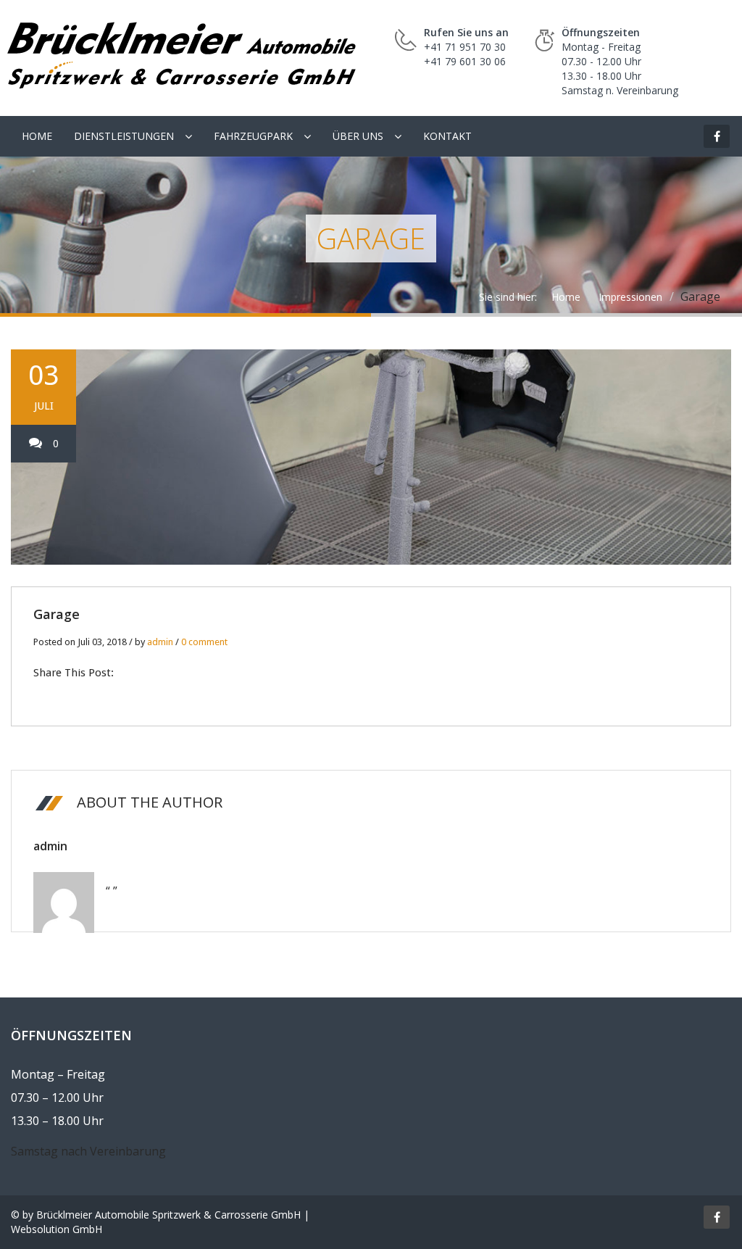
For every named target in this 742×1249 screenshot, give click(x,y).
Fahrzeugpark (253, 136)
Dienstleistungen (124, 136)
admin (160, 641)
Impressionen (630, 297)
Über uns (358, 136)
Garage (56, 614)
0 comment (204, 641)
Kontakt (447, 136)
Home (37, 136)
